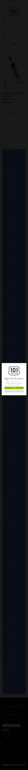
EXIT (14, 391)
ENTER (14, 387)
